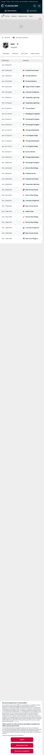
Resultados (35, 53)
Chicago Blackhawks (32, 130)
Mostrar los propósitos (22, 751)
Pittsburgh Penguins (32, 119)
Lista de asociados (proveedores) (13, 735)
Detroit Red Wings (31, 168)
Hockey (7, 37)
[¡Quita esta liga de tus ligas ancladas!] (18, 44)
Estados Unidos (22, 37)
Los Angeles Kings (31, 135)
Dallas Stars (29, 211)
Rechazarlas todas (22, 745)
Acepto (22, 739)
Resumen (6, 53)
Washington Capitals (32, 114)
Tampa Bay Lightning (32, 97)
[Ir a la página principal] (11, 6)
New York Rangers (31, 238)
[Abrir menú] (39, 6)
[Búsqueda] (34, 6)
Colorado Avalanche (32, 92)
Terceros (16, 721)
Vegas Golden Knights (32, 87)
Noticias (24, 53)
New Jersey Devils (31, 190)
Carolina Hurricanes (32, 70)
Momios (15, 53)
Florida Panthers (31, 76)
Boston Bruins (30, 152)
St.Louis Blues (30, 108)
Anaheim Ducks (30, 173)
